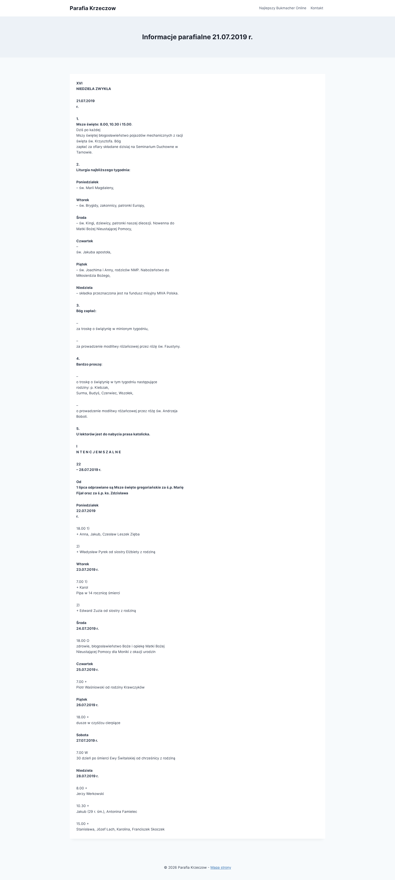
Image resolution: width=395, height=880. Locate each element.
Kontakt (317, 8)
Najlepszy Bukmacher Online (282, 8)
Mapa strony (220, 867)
